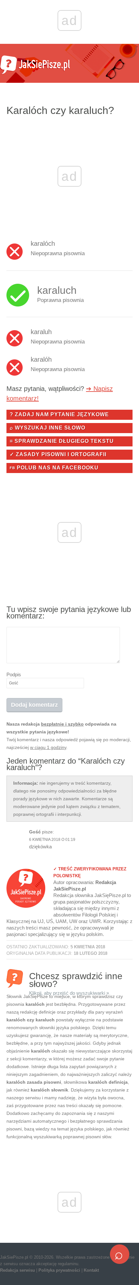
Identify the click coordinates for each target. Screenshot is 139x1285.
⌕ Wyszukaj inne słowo (47, 427)
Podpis (13, 674)
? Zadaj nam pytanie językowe (59, 414)
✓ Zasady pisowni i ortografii (58, 454)
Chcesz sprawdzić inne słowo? (76, 979)
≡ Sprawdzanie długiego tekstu (62, 441)
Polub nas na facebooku (54, 467)
